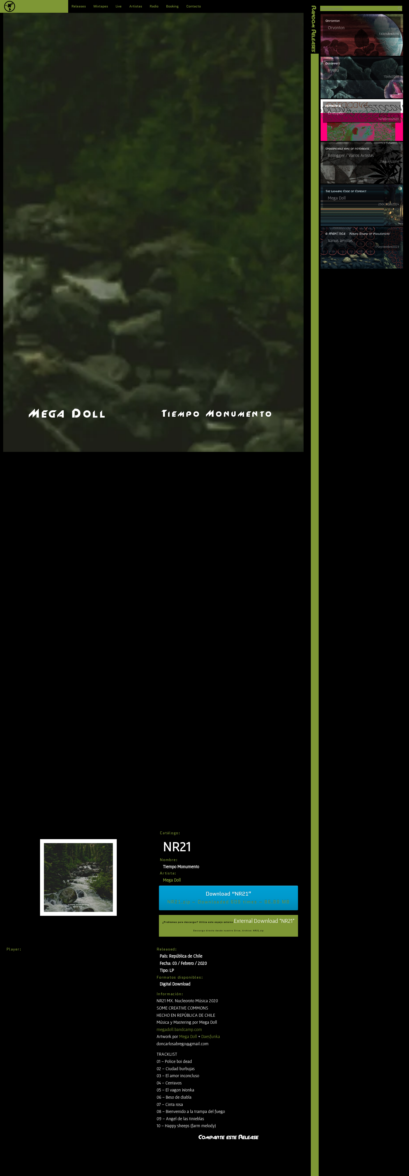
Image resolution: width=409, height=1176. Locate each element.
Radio (154, 6)
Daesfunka (210, 1036)
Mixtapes (101, 6)
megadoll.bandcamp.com (179, 1029)
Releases (79, 6)
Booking (172, 6)
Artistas (135, 6)
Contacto (193, 6)
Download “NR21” (228, 897)
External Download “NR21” (228, 925)
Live (119, 6)
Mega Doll (172, 879)
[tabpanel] (361, 35)
